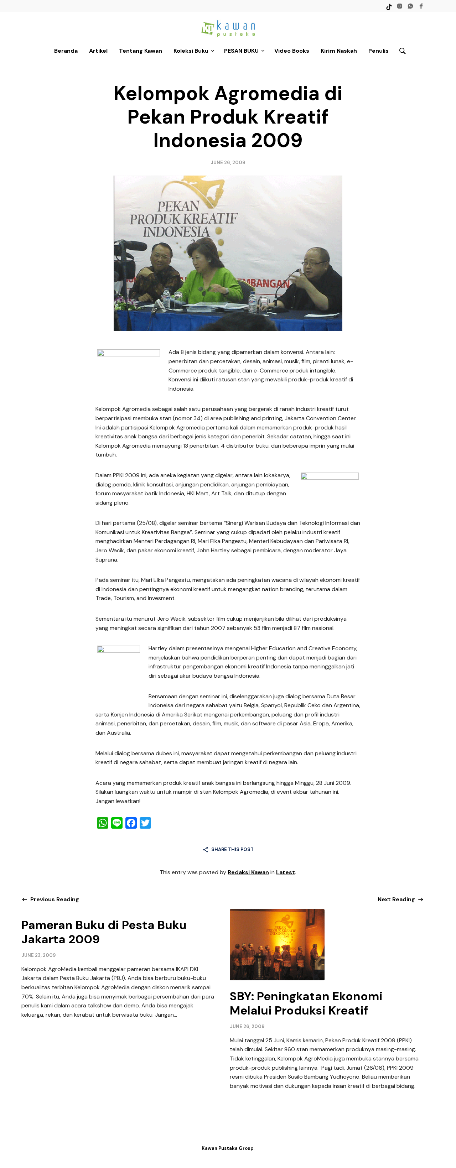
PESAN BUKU (241, 50)
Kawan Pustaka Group (228, 1148)
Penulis (378, 50)
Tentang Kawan (140, 50)
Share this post (232, 849)
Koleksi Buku (190, 50)
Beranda (66, 50)
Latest (285, 872)
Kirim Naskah (339, 50)
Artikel (98, 50)
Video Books (291, 50)
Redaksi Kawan (248, 872)
